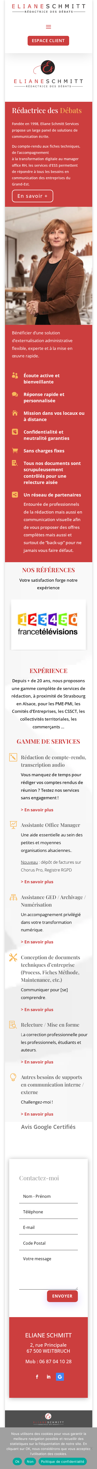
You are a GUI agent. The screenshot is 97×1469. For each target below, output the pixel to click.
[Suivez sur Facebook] (37, 1377)
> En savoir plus (37, 810)
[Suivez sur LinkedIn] (48, 1377)
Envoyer (62, 1296)
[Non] (90, 1448)
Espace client (48, 40)
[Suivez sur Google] (60, 1377)
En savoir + (32, 195)
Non (30, 1461)
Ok (17, 1461)
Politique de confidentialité (62, 1461)
